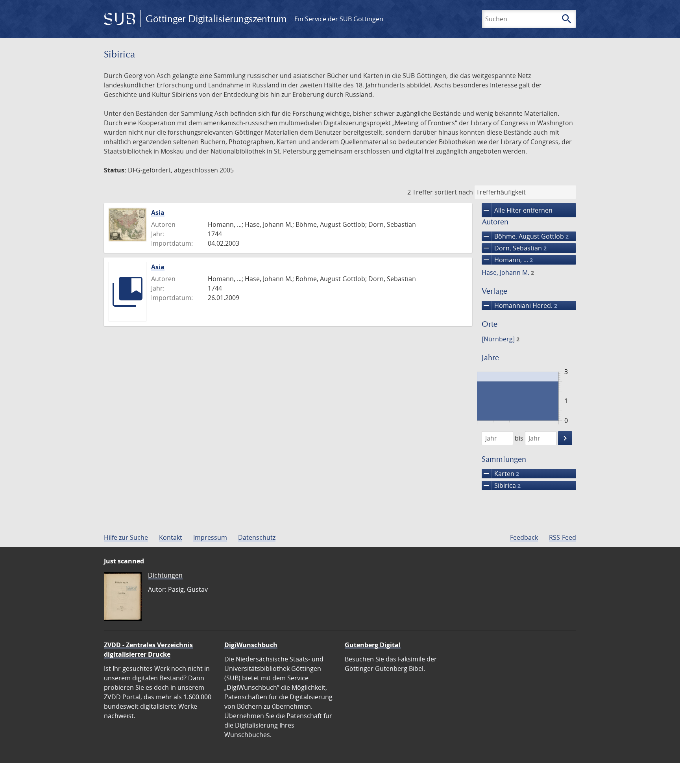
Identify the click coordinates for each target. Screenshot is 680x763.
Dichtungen (165, 575)
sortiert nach (453, 192)
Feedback (524, 537)
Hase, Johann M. (508, 272)
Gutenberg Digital (373, 645)
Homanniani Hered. (519, 305)
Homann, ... (507, 260)
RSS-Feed (562, 537)
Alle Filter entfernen (517, 210)
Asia (157, 212)
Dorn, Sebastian (514, 248)
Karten (500, 473)
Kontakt (170, 537)
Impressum (210, 537)
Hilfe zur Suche (126, 537)
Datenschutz (256, 537)
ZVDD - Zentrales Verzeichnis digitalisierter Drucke (148, 650)
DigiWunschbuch (250, 645)
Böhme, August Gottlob (525, 236)
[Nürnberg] (500, 339)
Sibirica (501, 485)
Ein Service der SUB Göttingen (338, 19)
